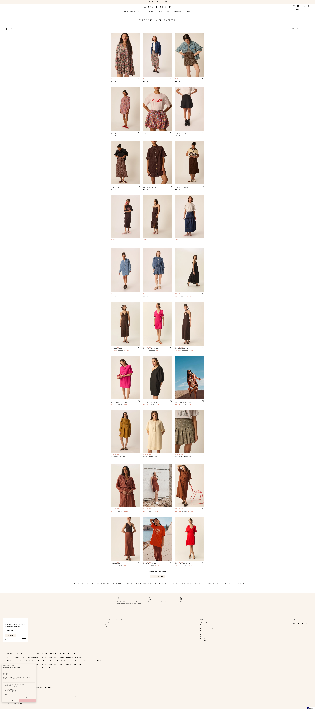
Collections (13, 29)
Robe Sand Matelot (117, 510)
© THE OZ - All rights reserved (14, 703)
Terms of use (203, 632)
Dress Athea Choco (149, 510)
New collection (163, 11)
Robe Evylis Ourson (150, 241)
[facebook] (303, 623)
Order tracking (108, 626)
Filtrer (295, 29)
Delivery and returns (110, 628)
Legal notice (203, 630)
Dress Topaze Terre (117, 348)
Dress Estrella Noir (150, 402)
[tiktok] (298, 623)
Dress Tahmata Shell (150, 456)
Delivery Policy (204, 634)
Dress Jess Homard (149, 563)
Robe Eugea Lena (116, 133)
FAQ (106, 624)
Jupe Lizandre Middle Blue (152, 294)
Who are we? (203, 622)
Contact (107, 622)
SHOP (151, 11)
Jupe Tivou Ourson (181, 187)
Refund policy (204, 636)
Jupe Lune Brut (180, 241)
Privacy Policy (204, 638)
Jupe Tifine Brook (181, 79)
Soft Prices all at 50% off (135, 11)
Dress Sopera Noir (181, 294)
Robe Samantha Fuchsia (151, 348)
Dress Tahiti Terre (181, 348)
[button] (139, 78)
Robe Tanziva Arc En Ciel (183, 402)
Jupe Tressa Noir (181, 133)
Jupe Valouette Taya (150, 79)
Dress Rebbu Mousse (118, 456)
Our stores (203, 624)
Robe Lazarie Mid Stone (119, 294)
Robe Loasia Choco (149, 187)
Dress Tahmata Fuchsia (119, 402)
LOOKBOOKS (177, 11)
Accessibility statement (206, 640)
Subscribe (10, 635)
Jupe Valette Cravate (118, 187)
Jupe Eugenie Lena (149, 133)
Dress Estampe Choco (182, 510)
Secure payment (109, 632)
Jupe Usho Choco (116, 563)
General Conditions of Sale (207, 628)
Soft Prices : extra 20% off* (157, 1)
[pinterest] (307, 623)
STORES (188, 11)
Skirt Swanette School (183, 456)
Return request (109, 630)
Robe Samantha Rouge (182, 563)
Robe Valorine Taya (117, 79)
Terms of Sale (14, 639)
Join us (202, 626)
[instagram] (294, 623)
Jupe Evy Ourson (116, 241)
